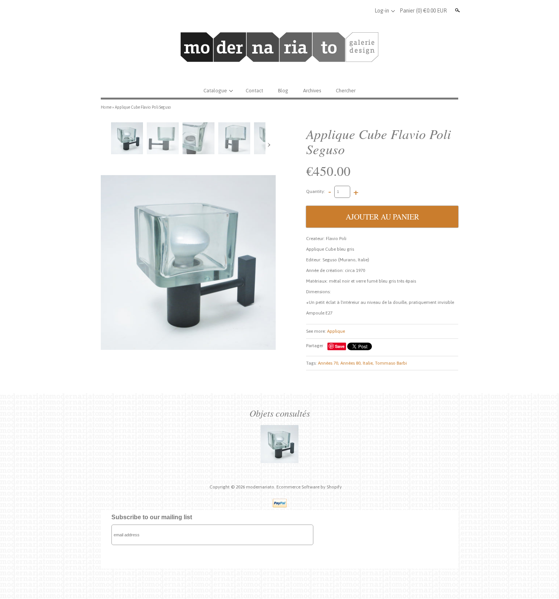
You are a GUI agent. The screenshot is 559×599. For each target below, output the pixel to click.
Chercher (346, 90)
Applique (336, 331)
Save (340, 346)
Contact (254, 90)
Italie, (368, 363)
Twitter (351, 10)
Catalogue (215, 90)
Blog (283, 90)
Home (106, 107)
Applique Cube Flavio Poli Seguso (143, 107)
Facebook (338, 10)
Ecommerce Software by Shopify (309, 487)
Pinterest (363, 10)
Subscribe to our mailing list (151, 517)
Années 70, (328, 363)
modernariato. (261, 487)
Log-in (382, 11)
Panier (423, 11)
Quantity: (315, 191)
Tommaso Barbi (391, 363)
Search (457, 10)
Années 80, (351, 363)
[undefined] (188, 262)
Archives (312, 90)
